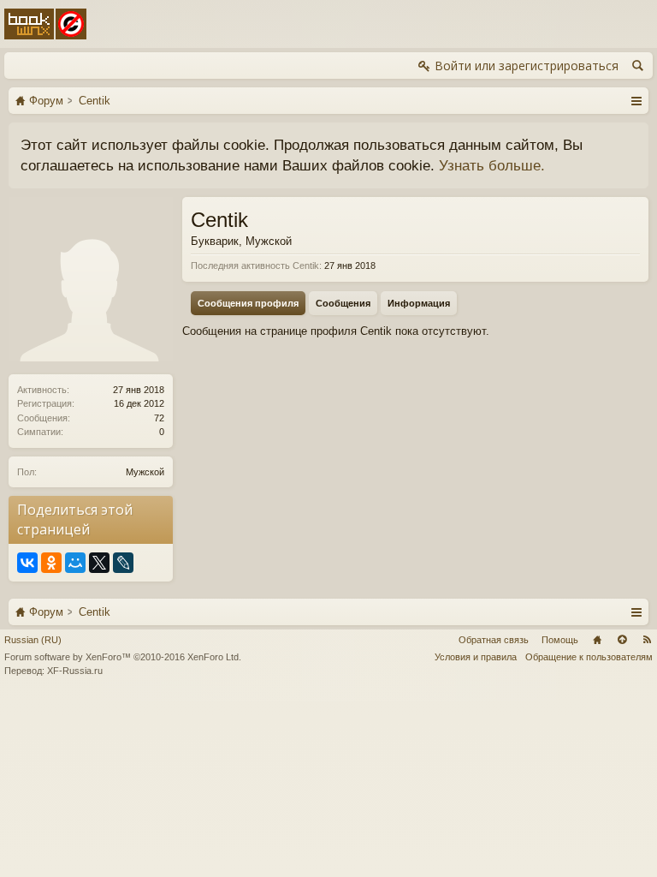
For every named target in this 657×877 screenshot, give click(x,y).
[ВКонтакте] (27, 562)
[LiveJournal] (123, 562)
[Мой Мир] (75, 562)
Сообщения (343, 303)
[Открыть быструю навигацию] (636, 100)
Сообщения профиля (248, 303)
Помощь (560, 640)
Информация (419, 303)
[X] (99, 562)
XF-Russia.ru (75, 670)
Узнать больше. (492, 165)
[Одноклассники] (51, 562)
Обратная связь (494, 640)
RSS (647, 640)
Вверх (622, 640)
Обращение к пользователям (589, 657)
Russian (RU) (33, 640)
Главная (597, 640)
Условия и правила (476, 657)
